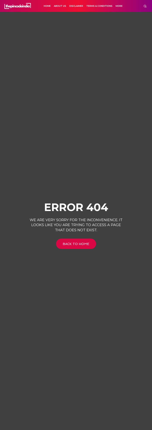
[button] (145, 6)
